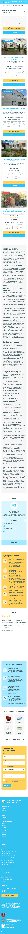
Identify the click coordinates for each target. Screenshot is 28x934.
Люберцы (3, 827)
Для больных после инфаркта (8, 862)
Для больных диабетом (7, 860)
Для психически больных (7, 866)
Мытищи (3, 834)
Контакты (3, 810)
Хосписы (3, 881)
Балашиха (3, 836)
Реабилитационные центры (8, 879)
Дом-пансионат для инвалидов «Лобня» (14, 58)
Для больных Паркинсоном (8, 855)
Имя (4, 753)
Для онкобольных (5, 853)
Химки (3, 825)
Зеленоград (4, 830)
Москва (3, 823)
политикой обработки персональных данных (15, 780)
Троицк (3, 841)
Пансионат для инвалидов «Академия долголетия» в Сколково (14, 210)
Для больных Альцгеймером (8, 851)
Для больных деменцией (7, 849)
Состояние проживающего (9, 766)
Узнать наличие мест (14, 80)
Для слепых (4, 869)
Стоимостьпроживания (5, 931)
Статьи (3, 808)
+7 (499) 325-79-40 (17, 1)
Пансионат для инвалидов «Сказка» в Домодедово (14, 109)
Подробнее (14, 84)
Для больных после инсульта (8, 846)
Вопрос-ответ (4, 817)
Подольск (3, 838)
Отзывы (3, 815)
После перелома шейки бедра (8, 857)
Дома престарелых (6, 877)
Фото (2, 813)
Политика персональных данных (9, 900)
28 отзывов (14, 219)
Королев (3, 832)
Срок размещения (7, 772)
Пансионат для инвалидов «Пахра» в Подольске (14, 160)
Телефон (5, 760)
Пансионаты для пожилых (7, 874)
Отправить (6, 785)
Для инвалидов (5, 864)
